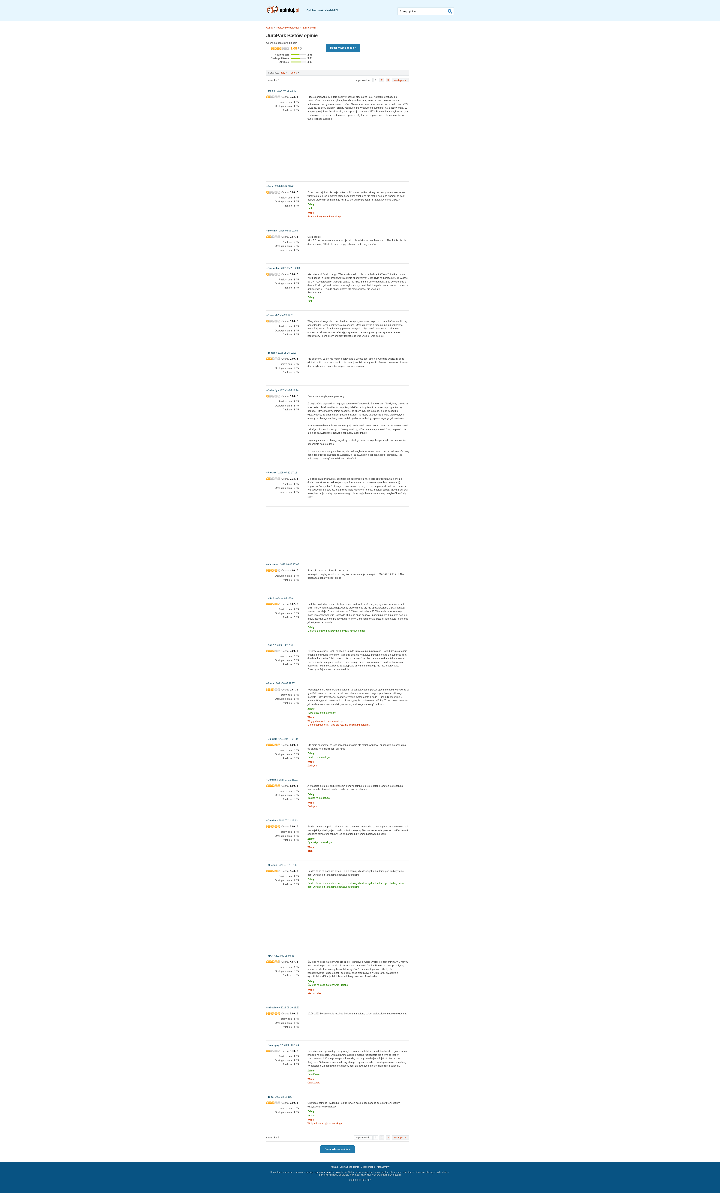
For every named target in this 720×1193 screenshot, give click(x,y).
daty (282, 72)
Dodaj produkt (368, 1167)
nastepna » (400, 80)
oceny (294, 72)
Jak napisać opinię (349, 1167)
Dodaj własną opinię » (343, 47)
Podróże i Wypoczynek (287, 27)
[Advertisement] (337, 155)
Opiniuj (270, 27)
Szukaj (450, 11)
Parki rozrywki (309, 27)
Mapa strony (383, 1167)
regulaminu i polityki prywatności (330, 1172)
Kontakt (334, 1167)
